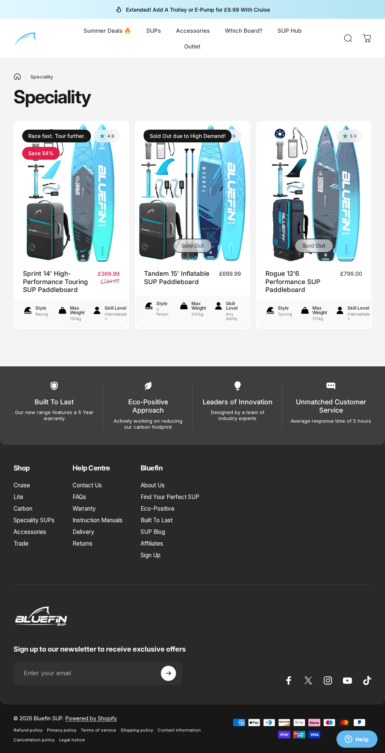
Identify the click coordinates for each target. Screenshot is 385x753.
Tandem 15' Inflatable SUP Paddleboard (176, 277)
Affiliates (152, 543)
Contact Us (87, 485)
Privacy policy (61, 730)
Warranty (84, 508)
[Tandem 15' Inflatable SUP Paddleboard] (192, 192)
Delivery (83, 531)
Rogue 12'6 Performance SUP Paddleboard (292, 281)
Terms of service (98, 730)
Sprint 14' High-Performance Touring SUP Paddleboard (55, 281)
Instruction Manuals (98, 520)
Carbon (23, 508)
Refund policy (28, 730)
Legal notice (72, 739)
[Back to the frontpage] (17, 76)
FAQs (79, 496)
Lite (18, 496)
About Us (153, 485)
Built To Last (157, 520)
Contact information (179, 730)
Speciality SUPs (34, 520)
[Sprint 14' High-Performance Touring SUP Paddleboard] (71, 192)
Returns (82, 543)
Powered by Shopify (91, 718)
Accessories (30, 531)
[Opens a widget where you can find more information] (356, 739)
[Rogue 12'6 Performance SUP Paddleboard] (313, 192)
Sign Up (151, 555)
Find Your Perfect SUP (170, 496)
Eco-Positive (157, 508)
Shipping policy (137, 730)
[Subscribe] (168, 673)
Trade (21, 543)
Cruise (22, 485)
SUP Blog (153, 531)
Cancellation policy (34, 739)
